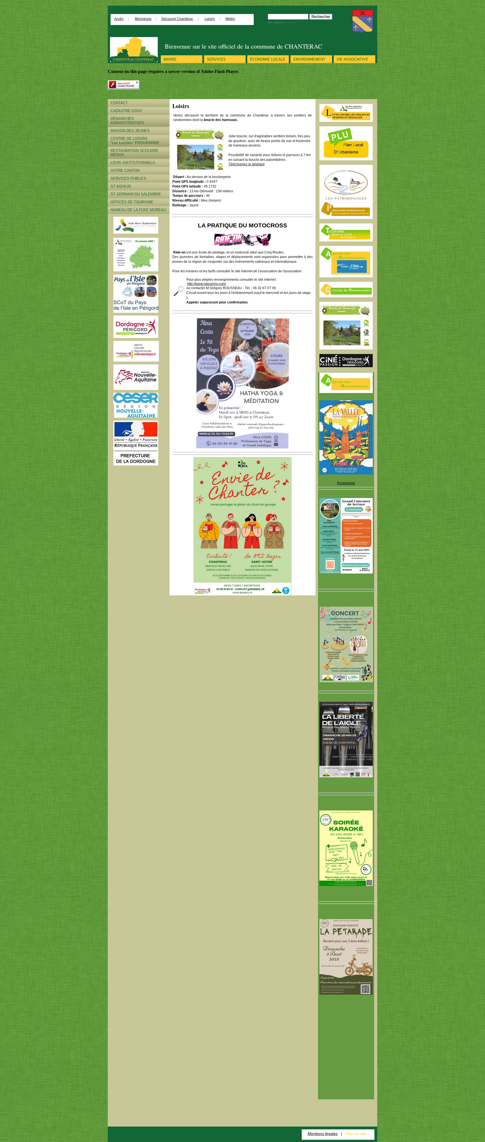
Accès (118, 19)
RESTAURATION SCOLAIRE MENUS (134, 153)
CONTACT (119, 103)
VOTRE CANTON (125, 170)
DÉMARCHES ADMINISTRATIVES (127, 121)
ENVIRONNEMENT (309, 59)
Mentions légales (323, 1133)
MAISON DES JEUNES (130, 131)
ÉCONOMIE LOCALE (267, 59)
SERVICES (216, 59)
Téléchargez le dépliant (246, 164)
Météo (230, 19)
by (289, 22)
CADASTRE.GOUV (126, 111)
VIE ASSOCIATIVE (352, 59)
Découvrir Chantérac (177, 19)
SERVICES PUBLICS (128, 178)
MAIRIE (170, 59)
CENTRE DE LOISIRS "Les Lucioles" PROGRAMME (135, 140)
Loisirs (210, 19)
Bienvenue (143, 19)
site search (275, 22)
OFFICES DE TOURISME (132, 202)
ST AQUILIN (121, 186)
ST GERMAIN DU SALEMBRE (136, 194)
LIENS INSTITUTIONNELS (133, 163)
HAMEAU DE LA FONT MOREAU (138, 210)
